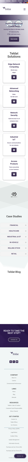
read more (14, 319)
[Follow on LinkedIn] (10, 361)
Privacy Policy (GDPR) (14, 428)
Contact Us (14, 419)
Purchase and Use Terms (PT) (14, 450)
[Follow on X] (14, 361)
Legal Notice (14, 432)
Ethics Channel (14, 411)
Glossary (2, 1)
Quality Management (14, 439)
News (14, 391)
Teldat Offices (14, 422)
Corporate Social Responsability (14, 408)
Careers (14, 380)
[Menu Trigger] (24, 9)
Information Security (14, 443)
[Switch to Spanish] (27, 3)
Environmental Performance (14, 383)
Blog (21, 2)
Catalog (8, 1)
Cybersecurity (14, 301)
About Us (14, 1)
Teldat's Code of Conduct (14, 405)
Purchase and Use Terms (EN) (14, 447)
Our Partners (14, 425)
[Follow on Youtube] (17, 361)
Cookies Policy (14, 436)
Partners (20, 1)
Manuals (14, 397)
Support (26, 1)
